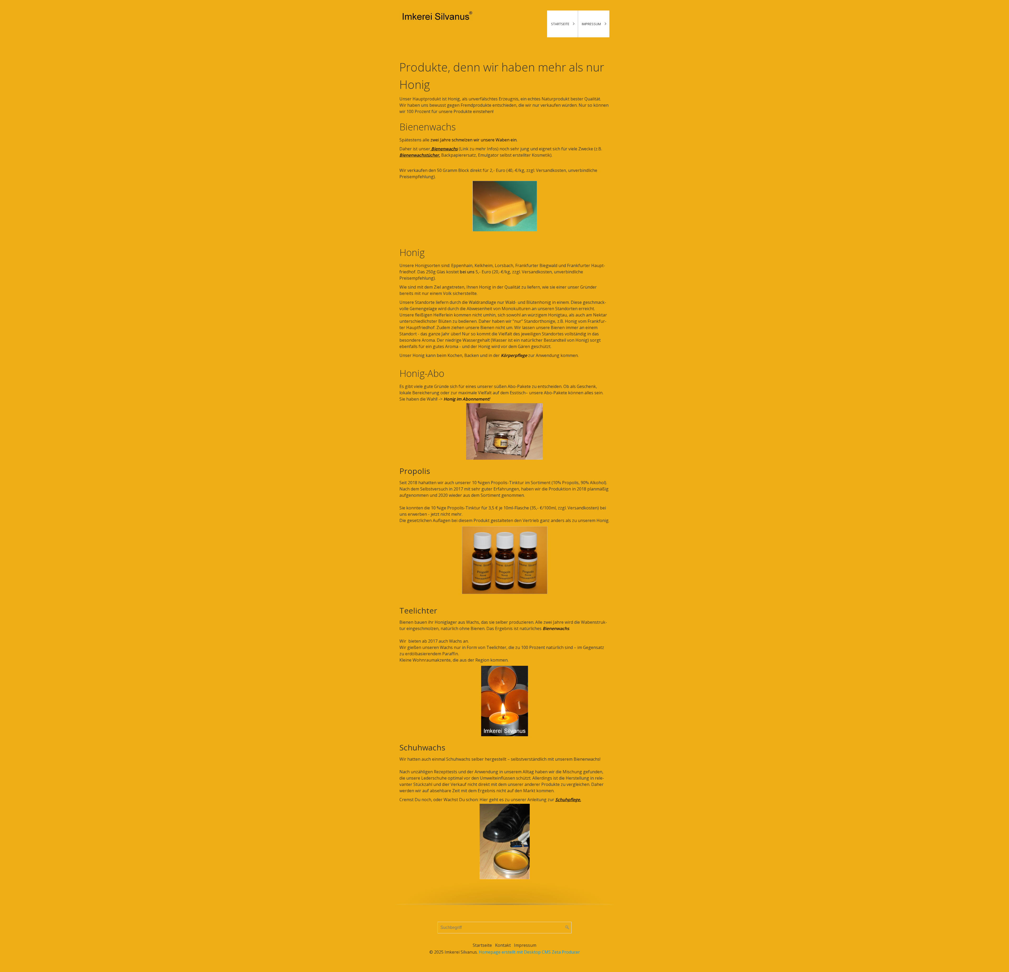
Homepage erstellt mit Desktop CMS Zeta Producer (529, 952)
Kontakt (503, 945)
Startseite (560, 24)
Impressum (591, 24)
